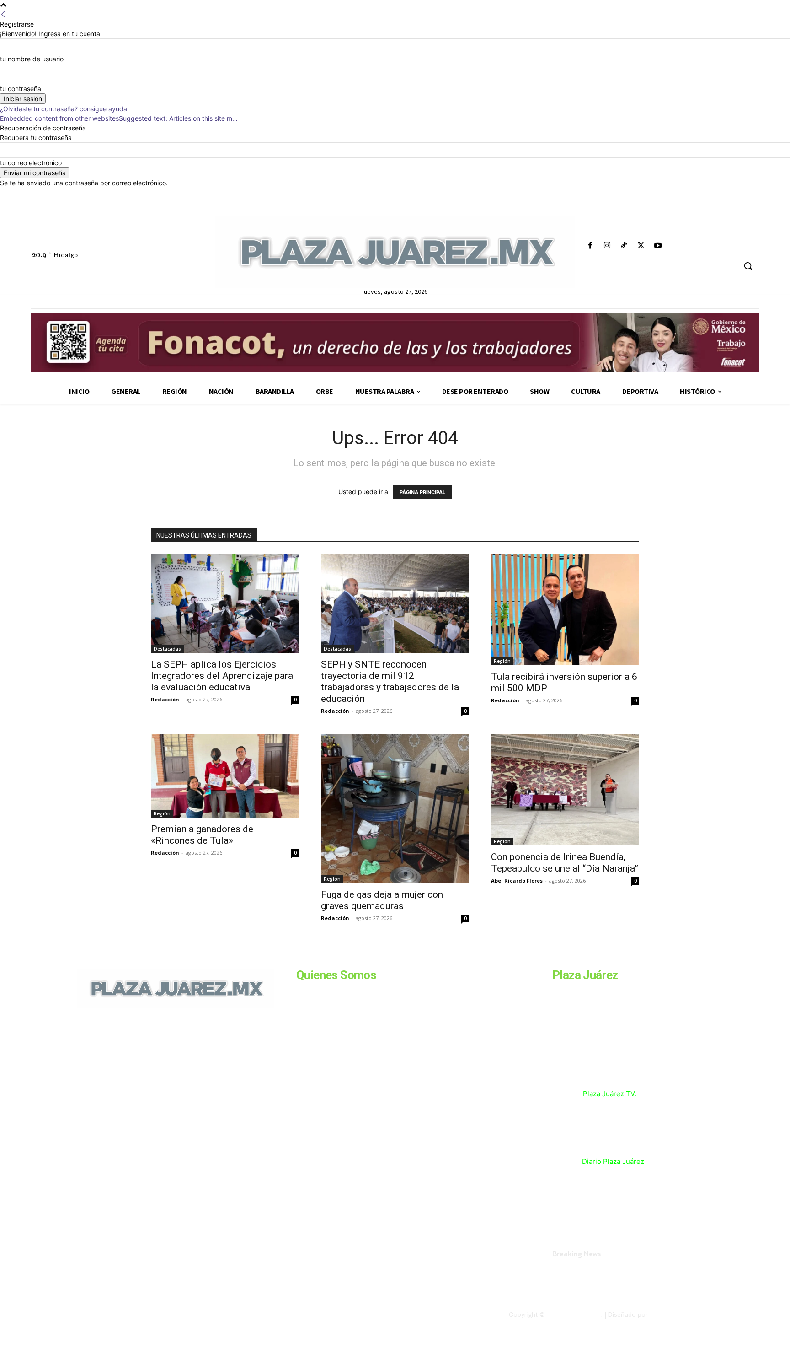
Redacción (165, 699)
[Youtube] (658, 246)
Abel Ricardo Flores (517, 880)
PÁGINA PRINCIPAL (422, 492)
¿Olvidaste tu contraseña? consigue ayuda (63, 109)
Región (502, 661)
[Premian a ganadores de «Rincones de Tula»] (225, 776)
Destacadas (167, 649)
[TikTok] (624, 246)
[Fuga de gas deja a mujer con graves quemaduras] (395, 808)
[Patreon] (126, 1071)
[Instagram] (607, 246)
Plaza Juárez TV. (609, 1093)
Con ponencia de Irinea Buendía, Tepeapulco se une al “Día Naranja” (564, 862)
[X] (641, 246)
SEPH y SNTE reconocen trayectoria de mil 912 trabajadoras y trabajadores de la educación (390, 681)
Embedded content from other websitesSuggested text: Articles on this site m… (119, 118)
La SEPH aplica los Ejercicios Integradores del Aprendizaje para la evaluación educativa (222, 676)
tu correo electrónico (31, 163)
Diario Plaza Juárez (613, 1161)
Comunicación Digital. (681, 1314)
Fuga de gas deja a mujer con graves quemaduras (382, 900)
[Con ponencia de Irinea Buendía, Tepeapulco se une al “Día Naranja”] (565, 789)
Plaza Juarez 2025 (574, 1314)
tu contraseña (20, 88)
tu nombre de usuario (32, 59)
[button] (748, 266)
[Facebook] (590, 246)
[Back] (3, 14)
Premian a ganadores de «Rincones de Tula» (202, 835)
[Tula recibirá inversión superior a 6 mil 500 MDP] (565, 609)
